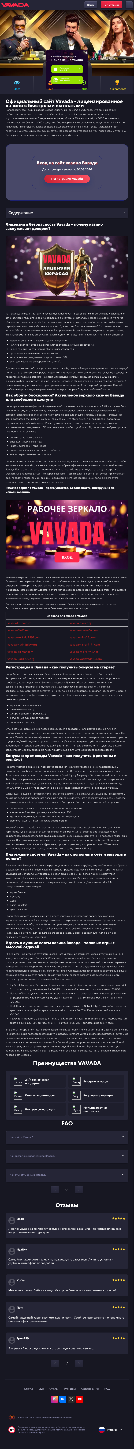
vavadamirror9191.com (85, 644)
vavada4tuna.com (19, 623)
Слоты (28, 1388)
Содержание (90, 1388)
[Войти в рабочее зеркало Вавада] (67, 534)
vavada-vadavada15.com (86, 659)
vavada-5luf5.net (19, 630)
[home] (15, 5)
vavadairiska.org (80, 623)
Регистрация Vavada (67, 178)
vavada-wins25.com (83, 637)
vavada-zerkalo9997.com (24, 637)
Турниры (70, 1388)
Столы (53, 1388)
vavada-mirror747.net (84, 651)
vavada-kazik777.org (21, 659)
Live (41, 1388)
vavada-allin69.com (20, 651)
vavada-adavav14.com (84, 630)
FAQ (107, 1388)
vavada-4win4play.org (22, 644)
